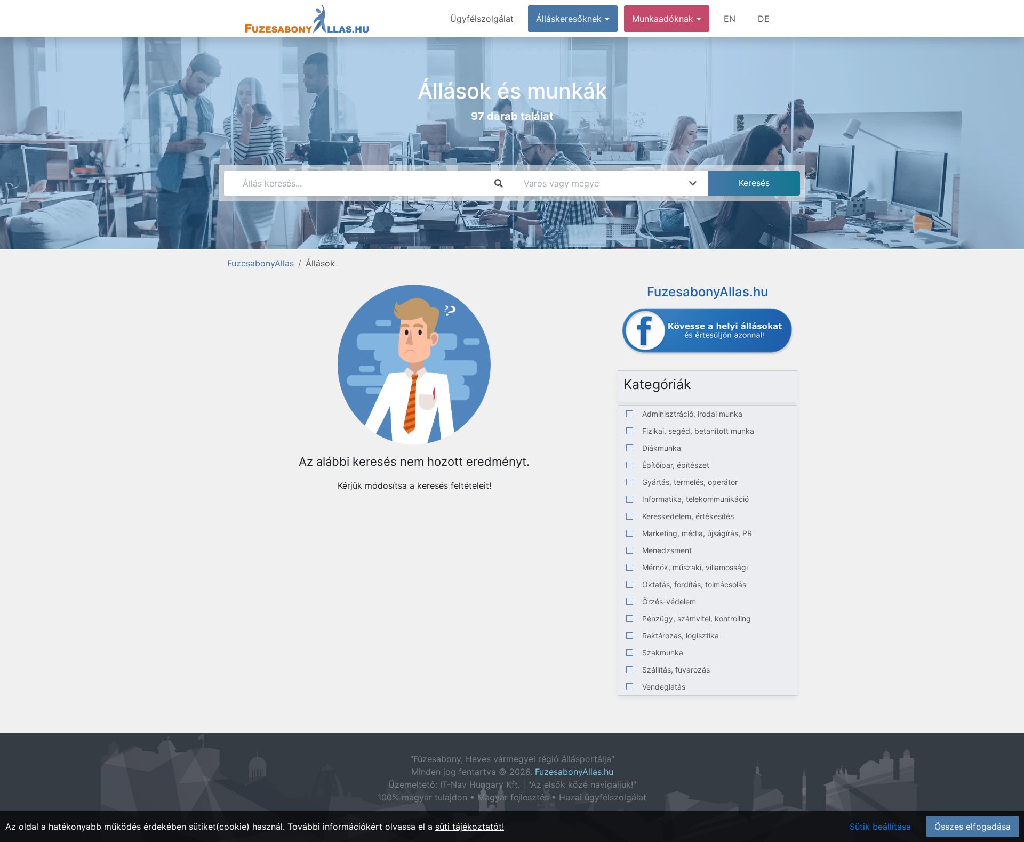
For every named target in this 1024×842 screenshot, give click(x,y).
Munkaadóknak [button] (664, 18)
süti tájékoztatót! (469, 826)
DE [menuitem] (764, 18)
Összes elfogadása (972, 826)
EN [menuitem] (729, 18)
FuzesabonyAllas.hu (574, 771)
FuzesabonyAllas (260, 263)
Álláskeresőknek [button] (570, 18)
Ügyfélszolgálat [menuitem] (482, 18)
